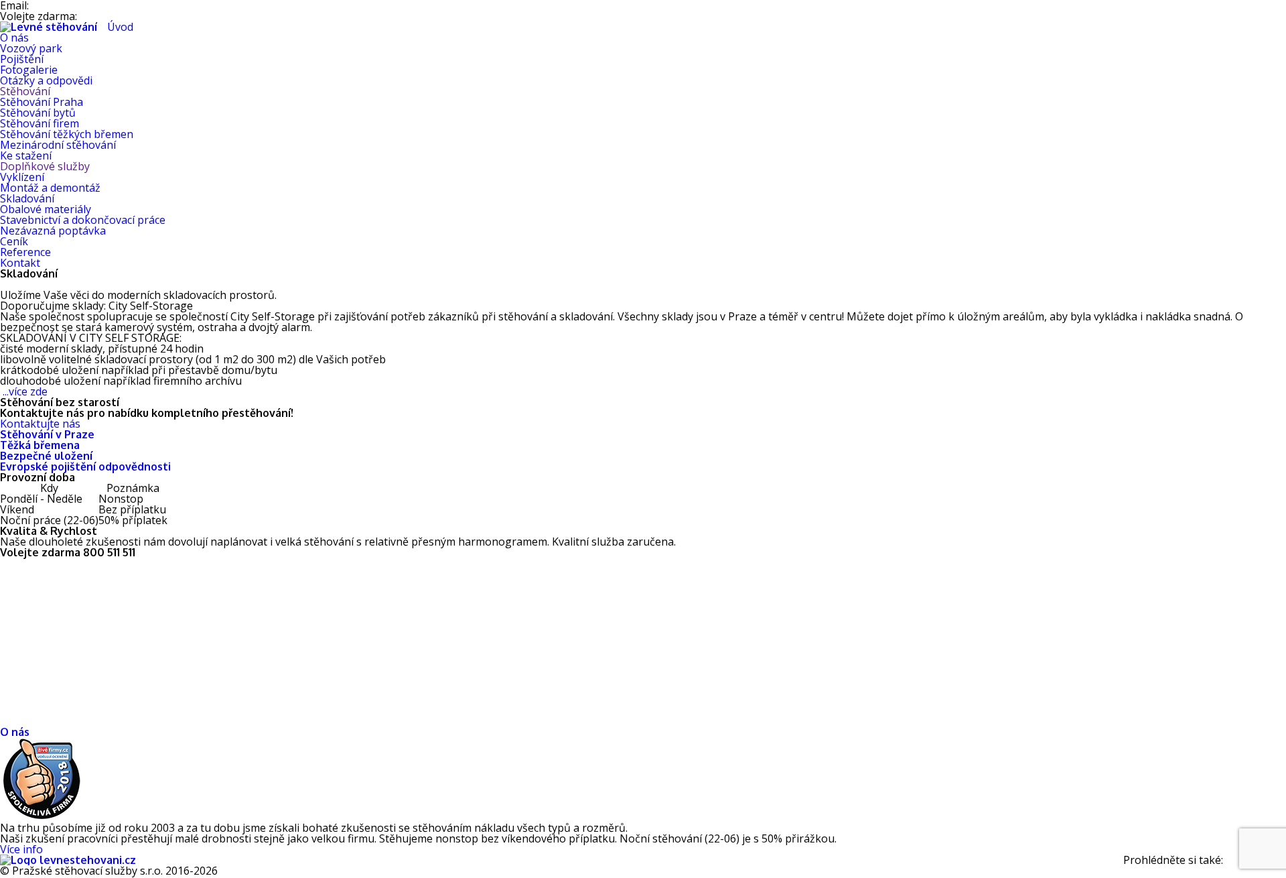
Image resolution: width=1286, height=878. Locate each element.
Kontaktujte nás (40, 423)
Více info (21, 849)
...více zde (25, 391)
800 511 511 (109, 16)
